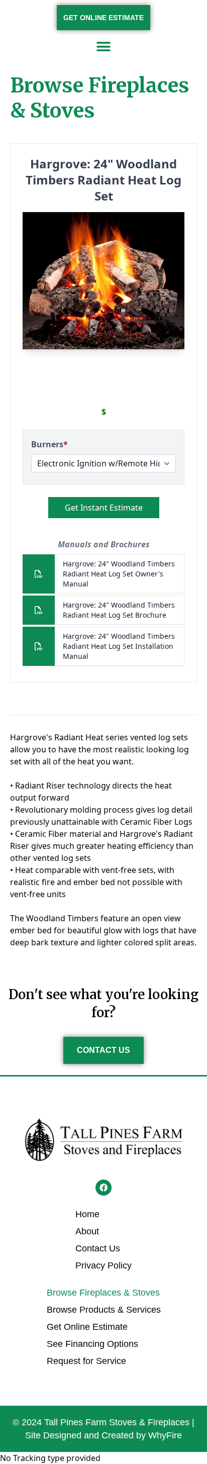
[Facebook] (103, 1188)
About (87, 1231)
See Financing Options (92, 1344)
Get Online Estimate (87, 1327)
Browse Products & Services (104, 1310)
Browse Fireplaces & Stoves (103, 1293)
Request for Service (86, 1361)
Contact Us (97, 1248)
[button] (103, 46)
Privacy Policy (103, 1265)
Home (87, 1214)
